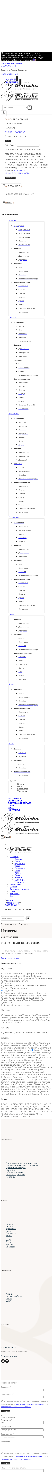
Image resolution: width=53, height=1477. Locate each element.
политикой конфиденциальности (31, 1404)
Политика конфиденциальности (22, 1163)
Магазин (14, 857)
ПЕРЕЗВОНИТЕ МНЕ (11, 63)
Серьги (12, 317)
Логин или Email (14, 123)
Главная (5, 924)
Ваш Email (10, 145)
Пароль (9, 128)
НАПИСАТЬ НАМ (9, 74)
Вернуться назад (9, 937)
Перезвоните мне (9, 1356)
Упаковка (22, 791)
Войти (8, 141)
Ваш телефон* (7, 1434)
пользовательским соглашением (16, 1407)
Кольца (12, 220)
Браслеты (14, 413)
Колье (12, 684)
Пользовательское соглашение (22, 1165)
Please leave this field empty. (13, 1468)
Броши (21, 784)
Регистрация (10, 178)
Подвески (14, 517)
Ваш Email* (6, 1427)
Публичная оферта (16, 1168)
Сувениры (22, 789)
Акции (15, 884)
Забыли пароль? (15, 132)
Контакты (14, 810)
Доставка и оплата (19, 803)
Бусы (20, 786)
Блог (12, 896)
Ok (34, 60)
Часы (11, 743)
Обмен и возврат (15, 1172)
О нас (12, 891)
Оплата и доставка (15, 1174)
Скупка (13, 887)
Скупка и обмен (14, 1296)
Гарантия (11, 1170)
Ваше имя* (6, 1420)
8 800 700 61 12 (8, 66)
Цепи (11, 614)
